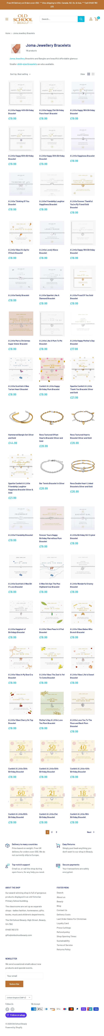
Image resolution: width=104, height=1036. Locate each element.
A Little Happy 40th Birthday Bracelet (21, 111)
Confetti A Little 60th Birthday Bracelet (17, 815)
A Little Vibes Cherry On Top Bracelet (20, 721)
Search (60, 892)
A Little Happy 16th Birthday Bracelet (82, 251)
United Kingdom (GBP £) (16, 997)
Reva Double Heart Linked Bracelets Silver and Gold (81, 485)
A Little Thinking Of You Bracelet (18, 203)
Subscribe (14, 984)
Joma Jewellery (17, 58)
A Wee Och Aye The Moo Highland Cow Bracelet (49, 585)
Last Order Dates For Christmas (71, 919)
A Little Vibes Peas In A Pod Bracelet (51, 630)
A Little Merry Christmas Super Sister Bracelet (19, 342)
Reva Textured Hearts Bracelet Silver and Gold (81, 436)
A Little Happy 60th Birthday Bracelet (21, 157)
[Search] (81, 19)
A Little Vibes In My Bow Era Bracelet (20, 676)
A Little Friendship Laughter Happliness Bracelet (51, 203)
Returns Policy (64, 949)
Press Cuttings (64, 927)
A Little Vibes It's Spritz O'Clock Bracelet (18, 251)
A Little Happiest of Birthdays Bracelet (17, 630)
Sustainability (63, 940)
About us (61, 897)
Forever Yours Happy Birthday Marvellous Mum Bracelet (50, 538)
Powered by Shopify (13, 1027)
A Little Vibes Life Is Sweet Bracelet (82, 676)
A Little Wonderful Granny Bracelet (81, 585)
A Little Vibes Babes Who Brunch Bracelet (81, 630)
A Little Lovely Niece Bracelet (48, 251)
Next (89, 832)
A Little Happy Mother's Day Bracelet (82, 342)
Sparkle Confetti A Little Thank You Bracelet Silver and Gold (81, 389)
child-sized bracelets (27, 64)
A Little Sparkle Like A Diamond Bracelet (49, 297)
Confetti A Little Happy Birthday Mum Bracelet (49, 387)
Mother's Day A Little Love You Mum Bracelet (51, 721)
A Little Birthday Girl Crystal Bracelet (82, 536)
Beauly (60, 901)
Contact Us (62, 910)
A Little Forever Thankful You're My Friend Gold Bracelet (81, 204)
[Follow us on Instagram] (12, 1009)
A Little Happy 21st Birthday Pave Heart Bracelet (51, 111)
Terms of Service (65, 945)
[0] (96, 19)
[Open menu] (6, 19)
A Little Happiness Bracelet (82, 156)
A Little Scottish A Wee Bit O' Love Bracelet (20, 585)
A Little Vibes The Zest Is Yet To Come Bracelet (52, 676)
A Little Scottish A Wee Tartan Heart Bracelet (18, 387)
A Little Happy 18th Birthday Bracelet (82, 111)
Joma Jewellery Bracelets (24, 33)
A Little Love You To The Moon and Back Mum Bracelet (81, 723)
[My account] (91, 19)
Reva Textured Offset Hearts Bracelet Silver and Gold (51, 437)
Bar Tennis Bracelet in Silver (51, 483)
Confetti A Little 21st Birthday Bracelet (48, 815)
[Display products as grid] (88, 74)
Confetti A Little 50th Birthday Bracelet (48, 770)
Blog (59, 906)
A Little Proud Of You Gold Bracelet (81, 297)
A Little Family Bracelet (18, 295)
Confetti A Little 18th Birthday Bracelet (79, 815)
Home (7, 33)
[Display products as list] (93, 74)
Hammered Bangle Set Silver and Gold (21, 436)
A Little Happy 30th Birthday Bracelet (52, 157)
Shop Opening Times (66, 936)
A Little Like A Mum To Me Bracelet (50, 342)
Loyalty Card (63, 923)
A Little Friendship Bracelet (20, 535)
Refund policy (63, 932)
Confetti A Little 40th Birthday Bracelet (79, 770)
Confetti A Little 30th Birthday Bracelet (17, 770)
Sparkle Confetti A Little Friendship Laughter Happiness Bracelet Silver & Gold (20, 488)
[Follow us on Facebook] (7, 1009)
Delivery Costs (64, 914)
